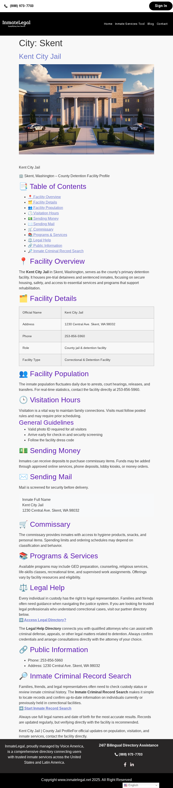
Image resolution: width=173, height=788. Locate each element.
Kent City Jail (40, 56)
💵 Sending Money (43, 218)
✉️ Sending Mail (41, 224)
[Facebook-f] (125, 764)
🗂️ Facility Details (42, 202)
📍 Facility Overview (44, 197)
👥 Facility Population (45, 208)
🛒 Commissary (40, 229)
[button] (19, 6)
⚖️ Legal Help (39, 240)
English (132, 785)
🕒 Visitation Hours (43, 213)
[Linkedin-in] (132, 764)
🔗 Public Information (45, 245)
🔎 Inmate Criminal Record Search (56, 251)
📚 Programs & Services (47, 235)
